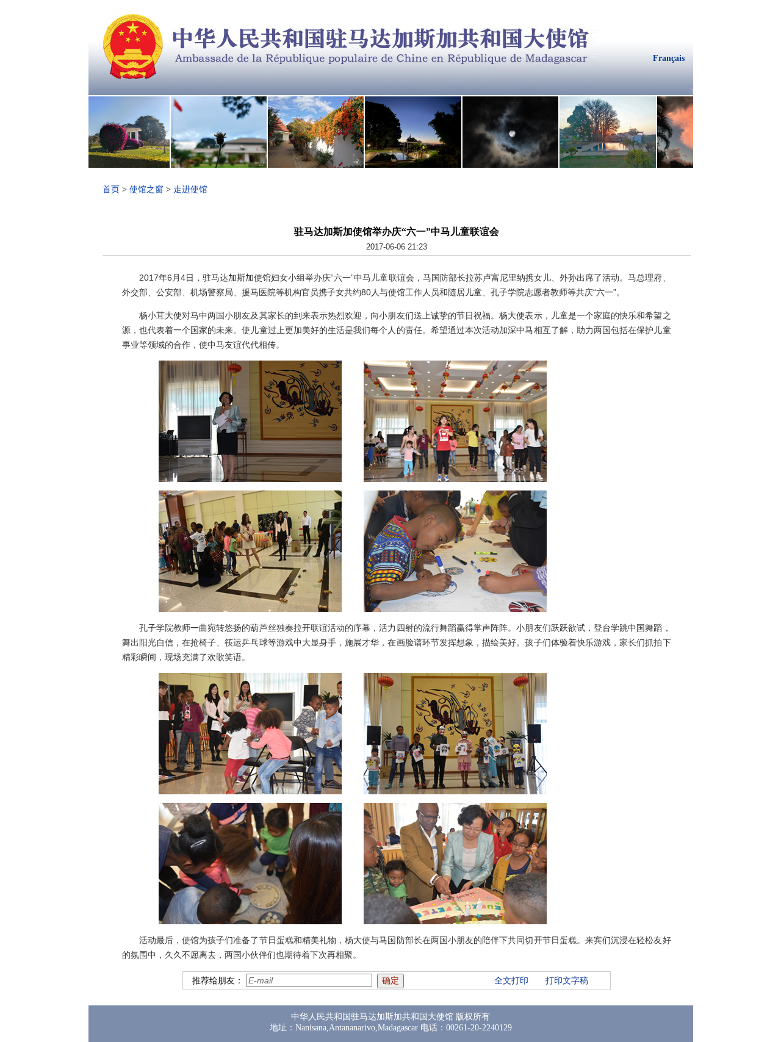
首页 (111, 189)
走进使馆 (190, 189)
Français (669, 58)
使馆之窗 (146, 189)
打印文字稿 (566, 980)
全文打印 (511, 980)
